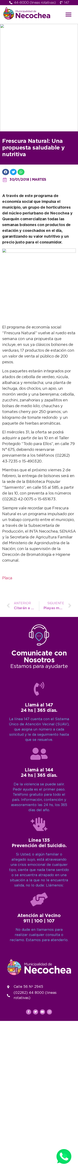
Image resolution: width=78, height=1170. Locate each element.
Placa (7, 578)
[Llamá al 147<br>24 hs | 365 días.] (39, 689)
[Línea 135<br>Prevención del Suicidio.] (39, 824)
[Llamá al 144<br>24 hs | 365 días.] (39, 754)
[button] (68, 14)
